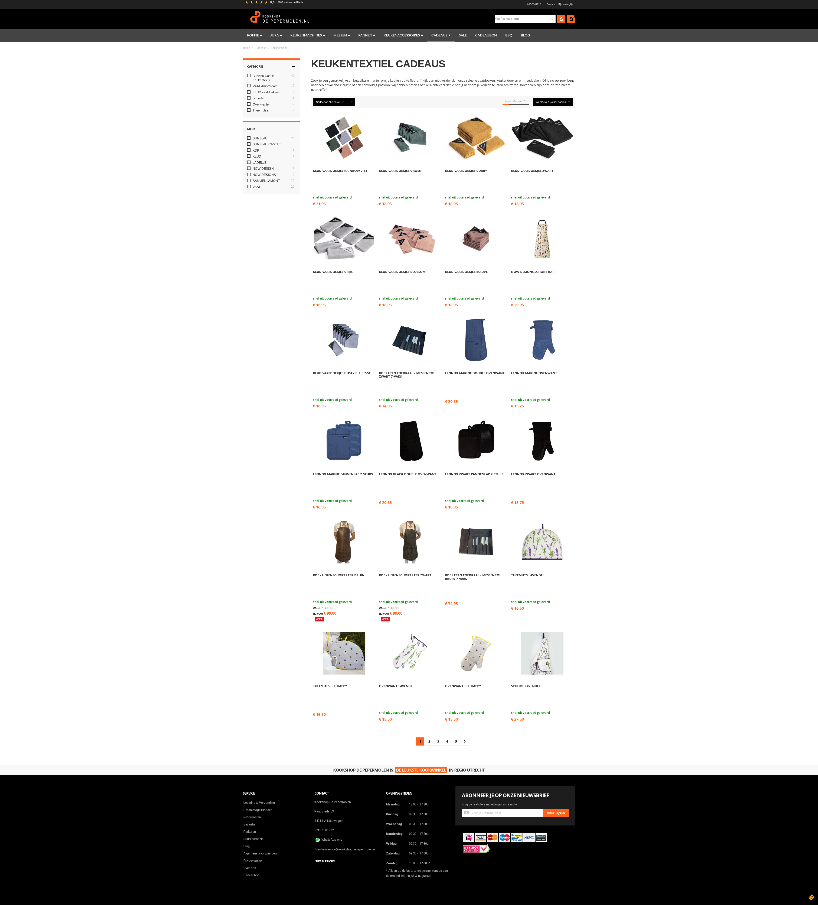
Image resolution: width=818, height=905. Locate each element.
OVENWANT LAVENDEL (396, 686)
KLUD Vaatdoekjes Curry (466, 170)
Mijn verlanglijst (565, 4)
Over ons (249, 868)
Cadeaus (261, 47)
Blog (246, 846)
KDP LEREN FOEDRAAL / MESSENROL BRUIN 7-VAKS (473, 577)
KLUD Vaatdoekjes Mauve (466, 271)
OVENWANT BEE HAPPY (463, 686)
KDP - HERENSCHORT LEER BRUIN (338, 575)
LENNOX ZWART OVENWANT (533, 474)
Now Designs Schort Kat (532, 271)
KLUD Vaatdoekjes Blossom (402, 271)
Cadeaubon (251, 875)
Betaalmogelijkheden (257, 810)
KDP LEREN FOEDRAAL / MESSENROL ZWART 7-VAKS (407, 375)
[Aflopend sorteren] (351, 102)
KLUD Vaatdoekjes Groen (400, 170)
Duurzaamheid (253, 839)
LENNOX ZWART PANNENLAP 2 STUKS (474, 474)
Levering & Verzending (259, 803)
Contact (551, 4)
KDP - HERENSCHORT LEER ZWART (405, 575)
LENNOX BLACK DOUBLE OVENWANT (407, 474)
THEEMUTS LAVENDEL (527, 575)
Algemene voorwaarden (260, 853)
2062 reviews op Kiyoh (290, 2)
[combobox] (525, 19)
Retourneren (252, 817)
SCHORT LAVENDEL (525, 686)
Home (246, 47)
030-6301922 (534, 4)
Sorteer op (322, 102)
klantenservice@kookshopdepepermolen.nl (345, 849)
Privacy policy (252, 861)
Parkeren (249, 832)
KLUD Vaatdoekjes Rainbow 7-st (340, 170)
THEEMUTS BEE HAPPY (330, 686)
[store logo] (280, 19)
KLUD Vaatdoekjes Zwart (532, 170)
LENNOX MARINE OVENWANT (534, 373)
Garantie (249, 824)
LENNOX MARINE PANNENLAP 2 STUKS (343, 474)
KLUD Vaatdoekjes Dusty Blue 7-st (342, 373)
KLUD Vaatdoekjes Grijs (333, 271)
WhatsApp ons (331, 839)
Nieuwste (334, 102)
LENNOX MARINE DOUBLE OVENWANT (475, 373)
